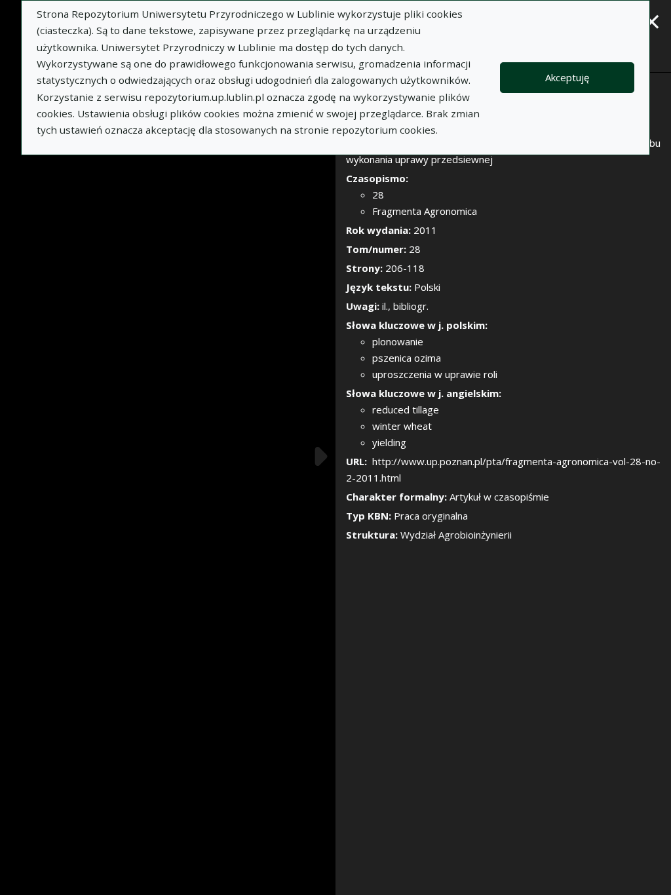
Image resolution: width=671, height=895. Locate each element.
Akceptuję (567, 77)
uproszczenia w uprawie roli (434, 374)
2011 (425, 230)
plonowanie (397, 341)
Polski (427, 287)
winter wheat (402, 425)
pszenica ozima (406, 357)
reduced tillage (405, 409)
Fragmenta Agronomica (424, 211)
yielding (389, 442)
